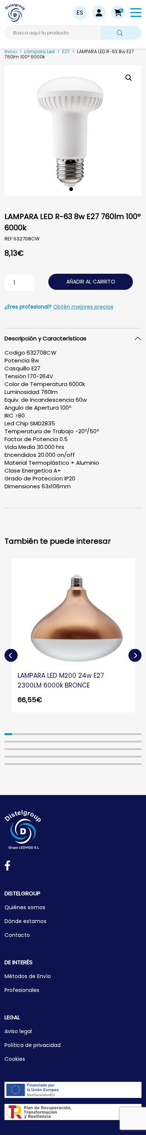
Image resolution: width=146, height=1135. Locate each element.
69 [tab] (115, 757)
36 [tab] (138, 742)
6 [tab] (46, 734)
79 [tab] (54, 764)
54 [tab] (138, 749)
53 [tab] (130, 749)
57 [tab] (23, 757)
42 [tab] (46, 749)
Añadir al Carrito (90, 281)
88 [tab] (122, 764)
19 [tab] (8, 742)
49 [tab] (99, 749)
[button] (118, 12)
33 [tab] (115, 742)
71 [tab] (130, 757)
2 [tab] (15, 734)
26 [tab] (61, 742)
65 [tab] (84, 757)
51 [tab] (115, 749)
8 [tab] (61, 734)
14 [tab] (107, 734)
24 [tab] (46, 742)
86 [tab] (107, 764)
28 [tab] (76, 742)
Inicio (10, 51)
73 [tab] (8, 764)
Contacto (17, 935)
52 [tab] (122, 749)
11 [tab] (84, 734)
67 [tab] (99, 757)
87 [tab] (115, 764)
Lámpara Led (39, 51)
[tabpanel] (73, 130)
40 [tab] (31, 749)
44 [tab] (61, 749)
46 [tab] (76, 749)
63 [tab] (69, 757)
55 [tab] (8, 757)
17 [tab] (130, 734)
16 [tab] (122, 734)
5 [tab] (38, 734)
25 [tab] (54, 742)
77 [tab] (38, 764)
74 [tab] (15, 764)
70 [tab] (122, 757)
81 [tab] (69, 764)
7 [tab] (54, 734)
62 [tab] (61, 757)
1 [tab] (71, 189)
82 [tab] (76, 764)
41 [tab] (38, 749)
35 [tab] (130, 742)
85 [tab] (99, 764)
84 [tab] (92, 764)
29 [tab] (84, 742)
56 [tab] (15, 757)
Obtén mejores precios (83, 306)
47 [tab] (84, 749)
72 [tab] (138, 757)
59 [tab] (38, 757)
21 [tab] (23, 742)
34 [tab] (122, 742)
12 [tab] (92, 734)
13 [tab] (99, 734)
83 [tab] (84, 764)
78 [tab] (46, 764)
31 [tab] (99, 742)
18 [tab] (138, 734)
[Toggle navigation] (136, 13)
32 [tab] (107, 742)
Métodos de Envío (27, 976)
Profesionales (21, 990)
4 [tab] (31, 734)
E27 (66, 51)
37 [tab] (8, 749)
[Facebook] (7, 867)
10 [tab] (76, 734)
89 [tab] (130, 764)
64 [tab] (76, 757)
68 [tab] (107, 757)
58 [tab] (31, 757)
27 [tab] (69, 742)
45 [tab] (69, 749)
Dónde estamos (25, 921)
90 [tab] (138, 764)
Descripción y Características (45, 338)
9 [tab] (69, 734)
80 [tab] (61, 764)
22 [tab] (31, 742)
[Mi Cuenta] (99, 12)
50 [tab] (107, 749)
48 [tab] (92, 749)
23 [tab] (38, 742)
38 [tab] (15, 749)
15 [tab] (115, 734)
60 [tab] (46, 757)
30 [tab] (92, 742)
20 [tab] (15, 742)
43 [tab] (54, 749)
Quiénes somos (24, 907)
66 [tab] (92, 757)
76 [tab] (31, 764)
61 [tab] (54, 757)
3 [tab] (23, 734)
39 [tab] (23, 749)
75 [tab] (23, 764)
